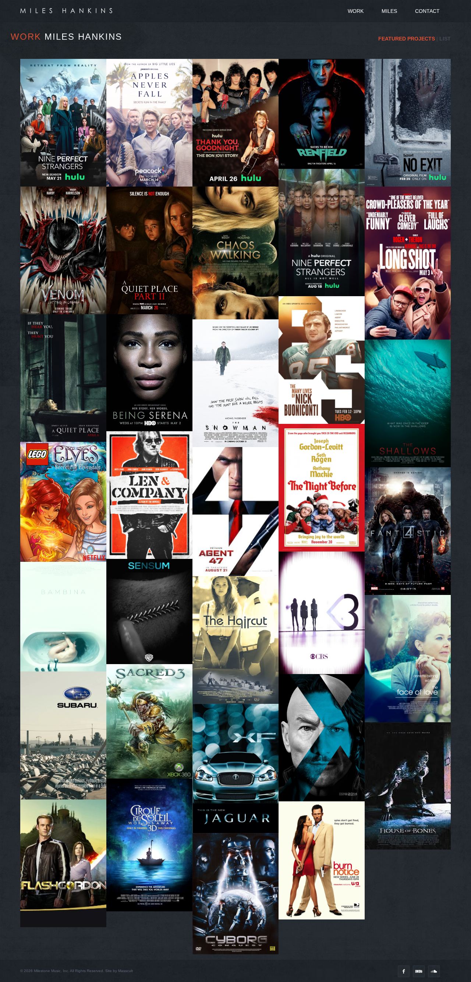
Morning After (152, 545)
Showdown (238, 300)
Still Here (324, 405)
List (445, 39)
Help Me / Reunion (410, 178)
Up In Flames (410, 167)
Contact (427, 11)
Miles (389, 11)
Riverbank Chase (238, 245)
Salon (238, 635)
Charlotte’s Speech (410, 317)
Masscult (125, 971)
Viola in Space (238, 267)
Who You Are (152, 384)
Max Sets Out (152, 535)
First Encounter (238, 289)
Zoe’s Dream (324, 267)
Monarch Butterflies (152, 512)
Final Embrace (324, 118)
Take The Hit (66, 301)
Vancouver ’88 (238, 174)
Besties (324, 632)
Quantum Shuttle (410, 537)
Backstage (238, 163)
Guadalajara (238, 153)
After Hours (324, 643)
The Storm (410, 124)
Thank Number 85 (324, 416)
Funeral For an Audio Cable (152, 501)
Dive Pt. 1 (152, 245)
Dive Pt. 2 (152, 256)
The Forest (410, 156)
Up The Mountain (410, 134)
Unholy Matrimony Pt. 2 (66, 280)
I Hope (324, 362)
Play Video (410, 666)
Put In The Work (238, 142)
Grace (152, 428)
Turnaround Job (324, 394)
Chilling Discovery (410, 145)
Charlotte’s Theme (410, 245)
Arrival (238, 657)
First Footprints (410, 571)
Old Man (66, 373)
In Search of (238, 378)
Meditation (152, 406)
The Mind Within (66, 146)
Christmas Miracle (324, 516)
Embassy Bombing (410, 295)
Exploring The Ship (238, 256)
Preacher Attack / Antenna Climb (238, 278)
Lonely (238, 311)
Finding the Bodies (410, 409)
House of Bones (410, 781)
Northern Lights (410, 306)
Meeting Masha (324, 256)
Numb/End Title (152, 618)
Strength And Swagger (152, 395)
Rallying (152, 417)
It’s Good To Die (324, 234)
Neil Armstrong (410, 549)
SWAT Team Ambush (324, 129)
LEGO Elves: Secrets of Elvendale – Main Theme (64, 511)
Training (238, 646)
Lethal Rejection (66, 269)
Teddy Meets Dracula (324, 150)
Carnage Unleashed (66, 257)
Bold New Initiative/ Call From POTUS (410, 282)
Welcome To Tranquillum (324, 245)
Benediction (65, 179)
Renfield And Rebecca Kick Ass (324, 139)
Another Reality (238, 131)
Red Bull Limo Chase (324, 505)
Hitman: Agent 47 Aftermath (238, 528)
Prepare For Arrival (66, 124)
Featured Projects (406, 39)
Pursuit (410, 560)
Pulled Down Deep (410, 398)
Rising (152, 373)
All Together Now (66, 384)
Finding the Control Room (152, 267)
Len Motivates (152, 524)
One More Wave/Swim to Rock (410, 420)
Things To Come (324, 610)
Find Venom (65, 312)
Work (356, 11)
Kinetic (324, 621)
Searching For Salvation (66, 135)
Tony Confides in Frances (324, 278)
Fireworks (66, 168)
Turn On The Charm (66, 290)
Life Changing (324, 383)
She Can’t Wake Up (66, 157)
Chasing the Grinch (324, 494)
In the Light (324, 372)
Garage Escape (238, 517)
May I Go (324, 289)
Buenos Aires (410, 256)
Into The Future (324, 527)
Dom (152, 629)
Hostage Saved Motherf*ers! (410, 267)
